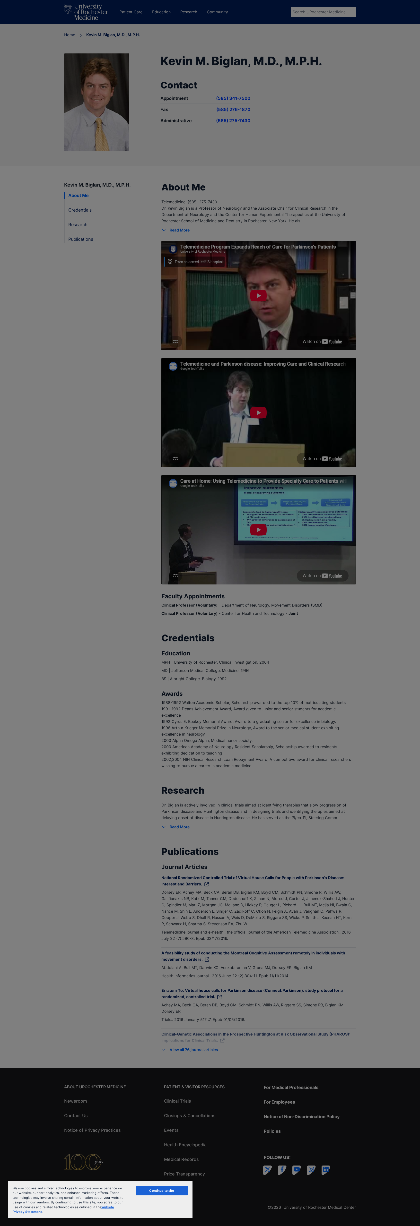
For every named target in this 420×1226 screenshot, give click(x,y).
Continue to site (161, 1190)
